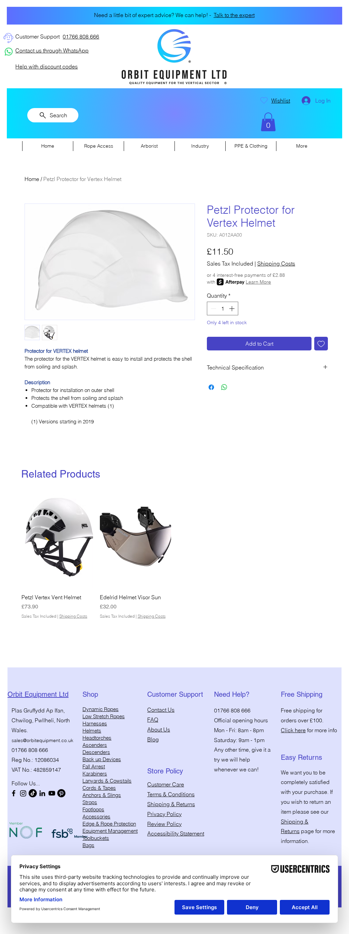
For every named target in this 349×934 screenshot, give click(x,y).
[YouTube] (52, 793)
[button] (268, 121)
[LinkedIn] (42, 793)
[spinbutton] (222, 308)
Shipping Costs (276, 263)
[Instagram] (23, 793)
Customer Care (165, 784)
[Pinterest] (61, 793)
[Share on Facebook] (211, 387)
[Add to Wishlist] (321, 343)
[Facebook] (14, 793)
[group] (174, 556)
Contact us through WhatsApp (52, 50)
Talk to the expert (229, 15)
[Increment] (232, 308)
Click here (293, 730)
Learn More (258, 282)
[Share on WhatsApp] (224, 387)
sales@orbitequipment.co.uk (42, 740)
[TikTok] (33, 793)
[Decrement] (212, 308)
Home (32, 179)
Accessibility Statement (175, 833)
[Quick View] (57, 540)
